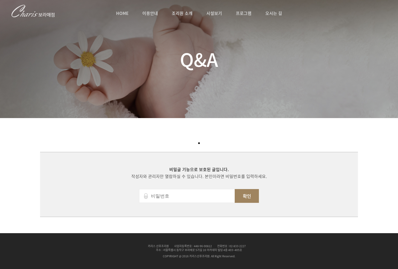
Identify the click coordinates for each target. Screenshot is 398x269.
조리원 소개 (182, 13)
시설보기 (214, 13)
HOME (122, 13)
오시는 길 (273, 13)
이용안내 (150, 13)
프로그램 (244, 13)
